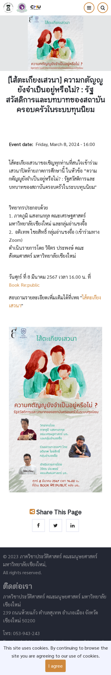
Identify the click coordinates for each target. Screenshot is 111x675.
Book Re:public (24, 285)
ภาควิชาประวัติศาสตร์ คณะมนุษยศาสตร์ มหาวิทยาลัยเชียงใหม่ (8, 7)
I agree (55, 666)
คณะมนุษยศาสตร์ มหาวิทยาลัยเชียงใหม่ (22, 7)
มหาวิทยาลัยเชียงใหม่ (35, 7)
